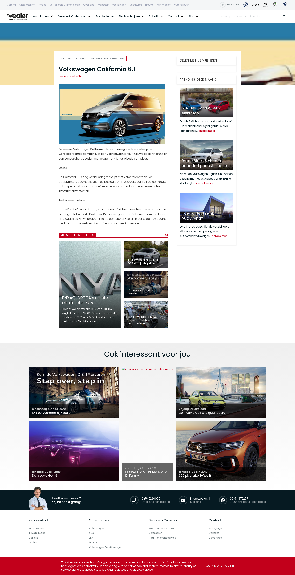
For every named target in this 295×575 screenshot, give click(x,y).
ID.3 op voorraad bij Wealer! (140, 291)
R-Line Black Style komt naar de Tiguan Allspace (204, 163)
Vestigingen (216, 528)
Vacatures (215, 537)
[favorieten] (223, 5)
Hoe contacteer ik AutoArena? (198, 216)
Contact (214, 533)
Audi (91, 533)
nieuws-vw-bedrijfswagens (108, 58)
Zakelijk (33, 537)
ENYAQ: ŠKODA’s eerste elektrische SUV (85, 300)
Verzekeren (155, 533)
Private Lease (37, 533)
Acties (33, 542)
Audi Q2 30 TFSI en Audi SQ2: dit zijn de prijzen (143, 261)
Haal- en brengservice (162, 537)
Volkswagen (96, 528)
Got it (229, 566)
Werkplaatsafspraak (161, 528)
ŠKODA (93, 542)
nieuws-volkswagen (73, 58)
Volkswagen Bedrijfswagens (106, 547)
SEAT (92, 537)
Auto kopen (36, 528)
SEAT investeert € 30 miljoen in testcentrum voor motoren (143, 320)
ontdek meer (207, 131)
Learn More (213, 566)
